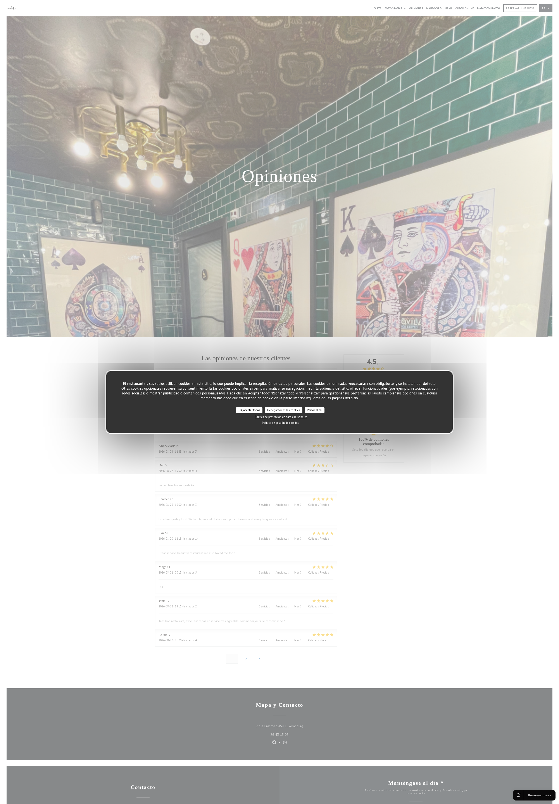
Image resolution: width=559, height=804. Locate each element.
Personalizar (314, 410)
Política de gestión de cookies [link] (280, 422)
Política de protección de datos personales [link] (281, 417)
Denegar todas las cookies (283, 410)
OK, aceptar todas (249, 410)
